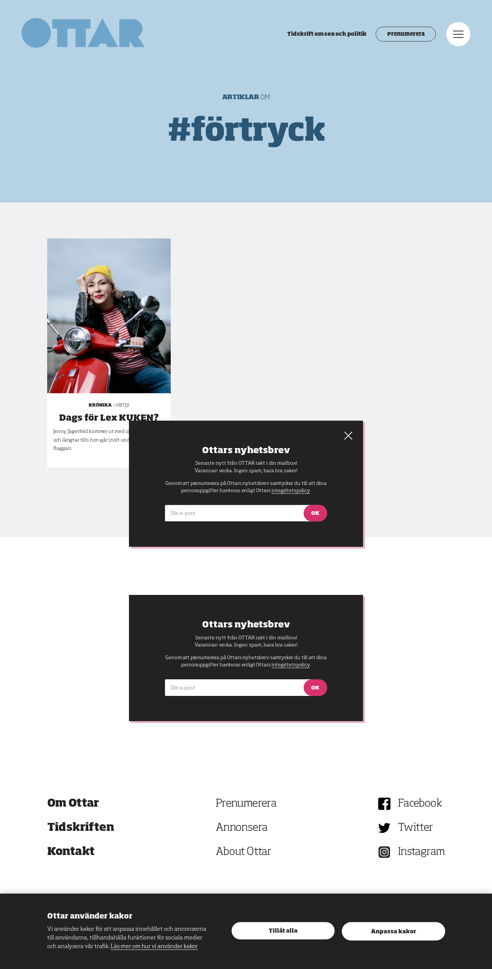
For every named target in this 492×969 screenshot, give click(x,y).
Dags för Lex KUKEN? (109, 418)
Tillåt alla (283, 931)
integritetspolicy (290, 664)
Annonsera (242, 828)
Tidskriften (80, 828)
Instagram (421, 852)
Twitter (415, 828)
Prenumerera (405, 34)
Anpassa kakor (393, 931)
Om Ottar (73, 803)
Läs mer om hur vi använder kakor (154, 947)
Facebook (420, 803)
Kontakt (71, 852)
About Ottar (243, 852)
